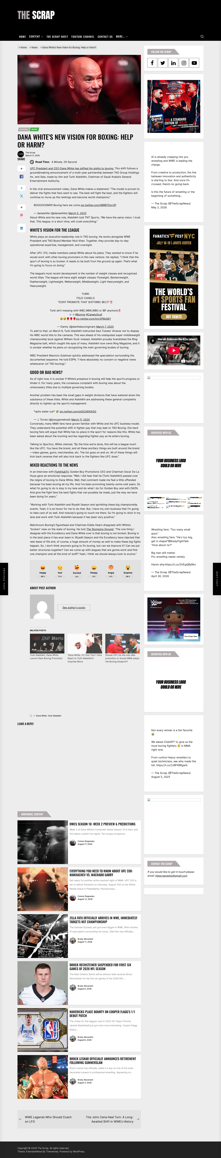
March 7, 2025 (105, 326)
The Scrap (30, 152)
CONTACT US (105, 36)
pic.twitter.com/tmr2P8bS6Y (93, 318)
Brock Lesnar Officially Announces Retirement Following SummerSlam (103, 1060)
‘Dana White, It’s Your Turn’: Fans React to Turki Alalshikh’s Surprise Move (85, 658)
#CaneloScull (94, 314)
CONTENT (34, 36)
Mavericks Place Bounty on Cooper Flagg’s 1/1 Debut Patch (102, 1013)
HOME (22, 36)
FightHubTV (62, 471)
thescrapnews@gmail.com (171, 875)
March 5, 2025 (77, 213)
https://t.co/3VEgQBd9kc (180, 564)
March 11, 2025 (80, 419)
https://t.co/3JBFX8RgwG (172, 765)
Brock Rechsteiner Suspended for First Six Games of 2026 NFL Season (100, 966)
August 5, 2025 (160, 776)
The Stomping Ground (99, 529)
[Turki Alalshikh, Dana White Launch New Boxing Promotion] (47, 643)
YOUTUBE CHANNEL (82, 36)
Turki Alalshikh (54, 715)
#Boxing (80, 314)
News (34, 129)
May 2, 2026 (159, 207)
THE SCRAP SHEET (57, 36)
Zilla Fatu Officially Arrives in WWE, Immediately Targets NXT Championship (103, 919)
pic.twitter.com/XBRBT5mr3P (98, 205)
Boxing (24, 129)
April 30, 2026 (160, 576)
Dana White (41, 715)
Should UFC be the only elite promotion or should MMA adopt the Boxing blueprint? (122, 658)
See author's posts (73, 607)
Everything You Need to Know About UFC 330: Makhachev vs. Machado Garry (101, 872)
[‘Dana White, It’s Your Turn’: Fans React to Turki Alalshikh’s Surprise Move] (85, 643)
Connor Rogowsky (86, 841)
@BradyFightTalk (178, 541)
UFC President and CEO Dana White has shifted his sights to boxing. (72, 168)
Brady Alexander (85, 939)
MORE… (120, 36)
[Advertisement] (85, 691)
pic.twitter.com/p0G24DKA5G (78, 411)
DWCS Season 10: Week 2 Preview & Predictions (102, 823)
